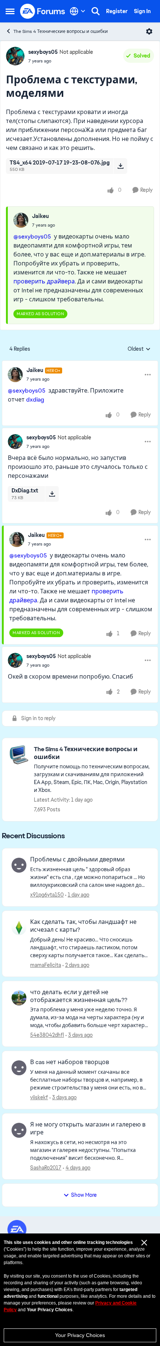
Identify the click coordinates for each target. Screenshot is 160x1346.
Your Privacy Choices (80, 1335)
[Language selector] (78, 11)
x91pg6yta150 (47, 894)
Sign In (142, 11)
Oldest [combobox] (139, 349)
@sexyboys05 (32, 236)
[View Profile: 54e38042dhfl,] (19, 997)
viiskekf (39, 1097)
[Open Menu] (149, 31)
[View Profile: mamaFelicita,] (19, 927)
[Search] (95, 11)
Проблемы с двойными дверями (77, 859)
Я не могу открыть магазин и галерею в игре (87, 1128)
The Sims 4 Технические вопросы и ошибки (60, 31)
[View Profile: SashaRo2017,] (19, 1130)
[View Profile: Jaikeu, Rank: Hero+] (15, 374)
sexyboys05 (43, 52)
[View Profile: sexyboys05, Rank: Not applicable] (15, 56)
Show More (84, 1195)
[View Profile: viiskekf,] (19, 1067)
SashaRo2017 (45, 1167)
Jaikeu (40, 216)
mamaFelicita (45, 965)
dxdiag (35, 399)
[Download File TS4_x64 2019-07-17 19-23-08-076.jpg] (120, 166)
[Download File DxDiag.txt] (52, 494)
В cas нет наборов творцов (69, 1062)
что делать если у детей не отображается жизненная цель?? (78, 996)
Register (117, 11)
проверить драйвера (44, 281)
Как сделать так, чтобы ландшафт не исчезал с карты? (83, 926)
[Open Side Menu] (10, 11)
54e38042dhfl (47, 1035)
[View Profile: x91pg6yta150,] (19, 865)
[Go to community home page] (42, 11)
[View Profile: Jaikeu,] (20, 220)
